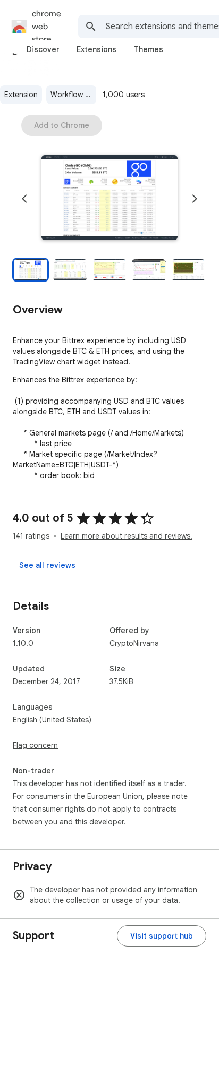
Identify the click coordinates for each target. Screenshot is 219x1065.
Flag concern (35, 745)
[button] (109, 198)
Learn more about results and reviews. (126, 536)
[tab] (43, 49)
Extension (21, 94)
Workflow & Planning (73, 94)
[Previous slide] (24, 198)
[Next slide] (194, 198)
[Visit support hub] (161, 936)
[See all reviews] (47, 565)
